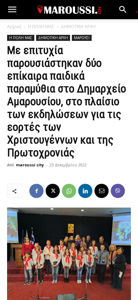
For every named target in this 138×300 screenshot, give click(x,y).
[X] (53, 191)
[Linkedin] (85, 191)
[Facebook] (36, 191)
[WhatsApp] (69, 191)
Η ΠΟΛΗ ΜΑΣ (41, 26)
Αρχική (14, 26)
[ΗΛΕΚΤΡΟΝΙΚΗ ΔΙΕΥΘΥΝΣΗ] (101, 191)
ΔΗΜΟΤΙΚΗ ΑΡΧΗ (78, 26)
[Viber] (118, 191)
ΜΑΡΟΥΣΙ (82, 37)
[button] (12, 9)
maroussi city (30, 164)
